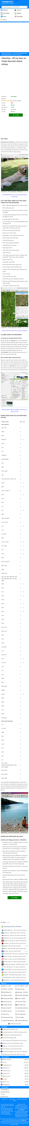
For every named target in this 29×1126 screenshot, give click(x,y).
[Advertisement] (14, 36)
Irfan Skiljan (14, 96)
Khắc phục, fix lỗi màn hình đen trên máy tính (12, 1046)
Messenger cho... (6, 1084)
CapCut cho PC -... (6, 1073)
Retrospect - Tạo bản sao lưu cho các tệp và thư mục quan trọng (15, 944)
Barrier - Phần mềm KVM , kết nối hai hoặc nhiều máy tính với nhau (15, 949)
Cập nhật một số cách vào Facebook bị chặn (12, 1043)
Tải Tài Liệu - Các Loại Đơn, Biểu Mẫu (15, 1023)
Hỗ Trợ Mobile (20, 1017)
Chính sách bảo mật (22, 1099)
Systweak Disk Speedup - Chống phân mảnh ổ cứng (15, 965)
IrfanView (8, 922)
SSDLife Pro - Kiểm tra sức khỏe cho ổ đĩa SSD (15, 936)
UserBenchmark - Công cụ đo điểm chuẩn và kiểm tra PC (15, 978)
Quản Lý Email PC (7, 1008)
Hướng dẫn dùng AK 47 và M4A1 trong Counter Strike (14, 1032)
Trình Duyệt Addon (21, 1014)
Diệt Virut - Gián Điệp (8, 989)
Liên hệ (14, 1100)
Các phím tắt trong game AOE (9, 1037)
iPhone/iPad (6, 13)
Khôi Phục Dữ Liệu (7, 1011)
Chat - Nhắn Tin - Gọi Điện (22, 986)
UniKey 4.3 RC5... (6, 1076)
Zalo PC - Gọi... (6, 1081)
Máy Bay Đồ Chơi (5, 1092)
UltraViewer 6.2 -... (6, 1067)
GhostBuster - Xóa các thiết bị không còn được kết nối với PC (15, 980)
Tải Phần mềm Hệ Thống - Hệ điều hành (8, 1020)
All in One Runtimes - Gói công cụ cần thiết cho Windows (15, 967)
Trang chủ (5, 1099)
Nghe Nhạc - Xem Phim (22, 992)
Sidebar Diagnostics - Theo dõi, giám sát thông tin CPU (15, 930)
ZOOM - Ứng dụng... (7, 1059)
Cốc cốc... (4, 1062)
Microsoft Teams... (6, 1070)
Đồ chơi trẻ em (4, 1096)
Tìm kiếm (26, 7)
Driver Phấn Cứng (21, 1004)
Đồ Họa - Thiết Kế (21, 998)
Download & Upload (7, 995)
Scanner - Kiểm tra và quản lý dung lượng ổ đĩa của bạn (15, 962)
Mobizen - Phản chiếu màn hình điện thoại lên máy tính (15, 972)
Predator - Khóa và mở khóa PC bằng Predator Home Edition (15, 959)
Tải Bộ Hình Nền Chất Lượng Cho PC (22, 1020)
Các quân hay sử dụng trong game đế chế (11, 1035)
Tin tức (5, 19)
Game (4, 16)
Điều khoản (12, 1099)
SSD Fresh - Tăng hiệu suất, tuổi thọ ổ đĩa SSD (15, 933)
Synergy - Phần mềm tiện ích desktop (15, 946)
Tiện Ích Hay (6, 1014)
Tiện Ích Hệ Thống (21, 1001)
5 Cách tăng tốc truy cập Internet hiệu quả (11, 1048)
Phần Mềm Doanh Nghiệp (22, 995)
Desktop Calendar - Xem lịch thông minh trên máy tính (15, 970)
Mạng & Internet (20, 989)
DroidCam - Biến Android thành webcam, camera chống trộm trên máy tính (15, 975)
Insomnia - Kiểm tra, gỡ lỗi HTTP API (15, 951)
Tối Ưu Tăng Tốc (21, 1011)
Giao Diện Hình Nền (7, 1004)
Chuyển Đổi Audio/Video (22, 1008)
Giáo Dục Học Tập (7, 1001)
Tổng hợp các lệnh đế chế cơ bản (10, 1029)
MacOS (16, 0)
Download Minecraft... (7, 1065)
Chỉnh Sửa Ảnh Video (8, 1017)
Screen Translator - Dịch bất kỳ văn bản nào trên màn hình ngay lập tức (15, 957)
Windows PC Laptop (6, 53)
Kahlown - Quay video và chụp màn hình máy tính (15, 941)
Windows (5, 10)
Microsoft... (5, 1079)
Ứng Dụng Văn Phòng (8, 998)
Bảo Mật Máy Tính (7, 992)
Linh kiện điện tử (5, 1089)
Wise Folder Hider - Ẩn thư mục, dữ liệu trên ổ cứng (15, 954)
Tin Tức (2, 1094)
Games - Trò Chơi (7, 986)
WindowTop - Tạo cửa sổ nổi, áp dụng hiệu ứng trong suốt (15, 938)
